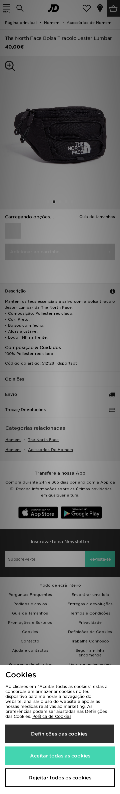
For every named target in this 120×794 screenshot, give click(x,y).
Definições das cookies (59, 734)
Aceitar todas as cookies (60, 755)
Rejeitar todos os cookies (60, 777)
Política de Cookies (51, 716)
